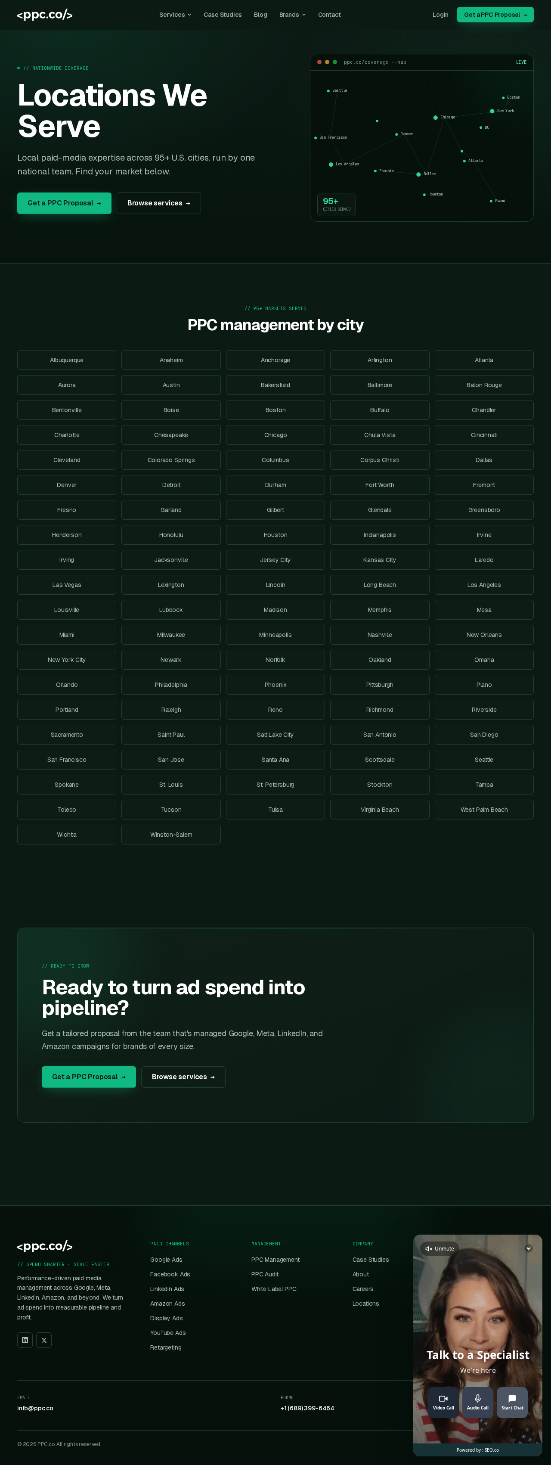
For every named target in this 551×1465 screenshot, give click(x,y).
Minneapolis (275, 635)
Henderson (66, 535)
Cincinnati (484, 435)
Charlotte (66, 435)
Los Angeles (484, 585)
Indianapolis (380, 535)
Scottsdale (379, 760)
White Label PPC (273, 1289)
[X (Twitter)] (44, 1340)
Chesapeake (171, 435)
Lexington (171, 585)
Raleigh (171, 710)
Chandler (484, 410)
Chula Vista (379, 435)
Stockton (380, 784)
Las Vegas (67, 585)
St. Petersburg (276, 784)
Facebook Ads (170, 1274)
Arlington (380, 360)
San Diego (484, 735)
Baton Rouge (484, 385)
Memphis (380, 610)
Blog (260, 15)
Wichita (67, 834)
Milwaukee (171, 635)
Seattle (484, 760)
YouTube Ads (168, 1333)
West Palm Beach (484, 809)
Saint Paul (171, 735)
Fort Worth (379, 485)
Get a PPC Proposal (495, 15)
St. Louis (171, 784)
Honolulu (171, 535)
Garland (171, 510)
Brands (289, 15)
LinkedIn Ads (167, 1289)
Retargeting (165, 1347)
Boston (276, 410)
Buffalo (380, 410)
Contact (329, 15)
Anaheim (171, 360)
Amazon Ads (167, 1303)
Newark (171, 660)
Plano (484, 685)
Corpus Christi (379, 460)
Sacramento (67, 735)
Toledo (66, 809)
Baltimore (380, 385)
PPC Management (275, 1259)
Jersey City (275, 560)
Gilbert (275, 510)
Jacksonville (171, 560)
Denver (67, 485)
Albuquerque (67, 360)
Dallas (484, 460)
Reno (275, 710)
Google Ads (166, 1259)
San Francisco (67, 760)
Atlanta (484, 360)
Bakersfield (275, 385)
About (361, 1274)
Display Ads (166, 1318)
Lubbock (171, 610)
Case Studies (223, 15)
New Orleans (484, 635)
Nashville (380, 635)
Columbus (275, 460)
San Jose (171, 760)
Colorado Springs (171, 460)
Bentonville (67, 410)
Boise (171, 410)
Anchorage (275, 360)
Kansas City (379, 560)
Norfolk (275, 660)
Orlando (67, 685)
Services (172, 15)
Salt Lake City (275, 735)
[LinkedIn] (25, 1340)
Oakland (379, 660)
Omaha (484, 660)
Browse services (158, 202)
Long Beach (380, 585)
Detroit (171, 485)
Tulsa (275, 809)
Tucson (171, 809)
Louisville (66, 610)
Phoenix (276, 685)
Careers (363, 1289)
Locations (366, 1303)
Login (441, 15)
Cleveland (66, 460)
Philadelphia (171, 685)
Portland (67, 710)
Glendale (380, 510)
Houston (276, 535)
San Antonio (379, 735)
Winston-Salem (171, 834)
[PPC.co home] (44, 15)
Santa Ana (275, 760)
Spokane (67, 784)
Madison (275, 610)
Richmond (379, 710)
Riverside (484, 710)
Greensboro (484, 510)
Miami (66, 635)
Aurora (67, 385)
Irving (66, 560)
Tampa (484, 784)
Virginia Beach (380, 809)
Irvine (484, 535)
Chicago (275, 435)
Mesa (484, 610)
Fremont (484, 485)
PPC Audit (264, 1274)
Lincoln (275, 585)
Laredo (484, 560)
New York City (67, 660)
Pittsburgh (379, 685)
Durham (275, 485)
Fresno (66, 510)
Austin (171, 385)
